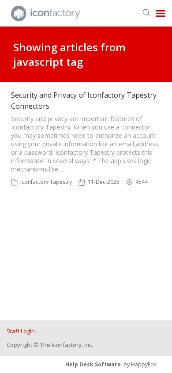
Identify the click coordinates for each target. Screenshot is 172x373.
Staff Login (21, 331)
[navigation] (160, 13)
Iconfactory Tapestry (46, 182)
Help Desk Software (93, 364)
